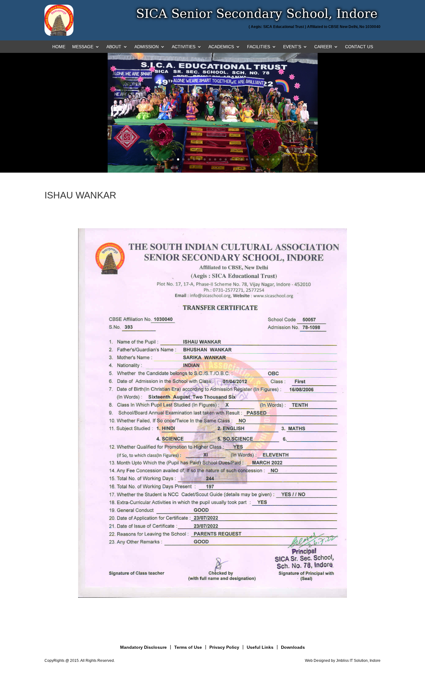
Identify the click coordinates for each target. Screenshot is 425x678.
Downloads (293, 647)
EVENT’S (292, 46)
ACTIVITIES (183, 46)
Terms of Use (188, 647)
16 (226, 159)
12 (204, 159)
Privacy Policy (224, 647)
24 (268, 159)
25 (273, 159)
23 (263, 159)
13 (210, 159)
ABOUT (113, 46)
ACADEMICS (221, 46)
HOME (58, 46)
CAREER (323, 46)
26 (279, 159)
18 (236, 159)
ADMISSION (146, 46)
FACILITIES (258, 46)
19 (242, 159)
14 (215, 159)
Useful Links (260, 647)
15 (220, 159)
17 (231, 159)
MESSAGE (82, 46)
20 (247, 159)
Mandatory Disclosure (143, 647)
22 (257, 159)
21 (252, 159)
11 (199, 159)
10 (194, 159)
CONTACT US (359, 46)
